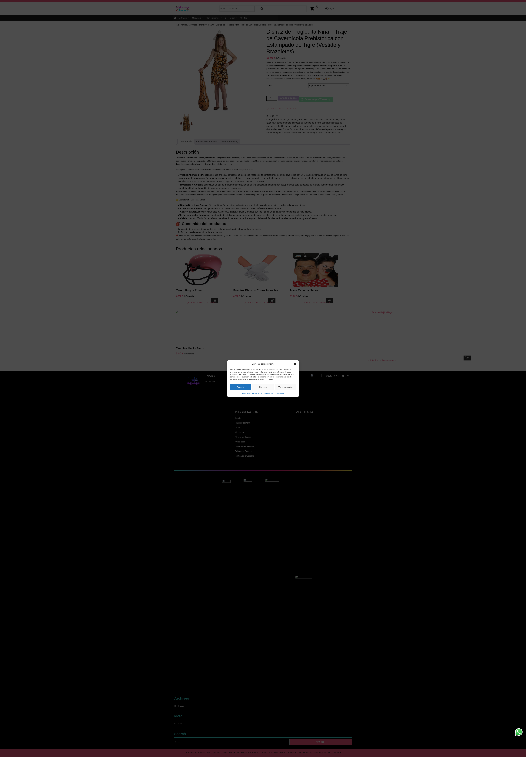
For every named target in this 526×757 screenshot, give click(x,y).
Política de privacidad (266, 393)
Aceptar (240, 387)
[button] (295, 364)
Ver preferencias (285, 387)
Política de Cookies (249, 393)
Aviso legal (279, 393)
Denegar (263, 387)
